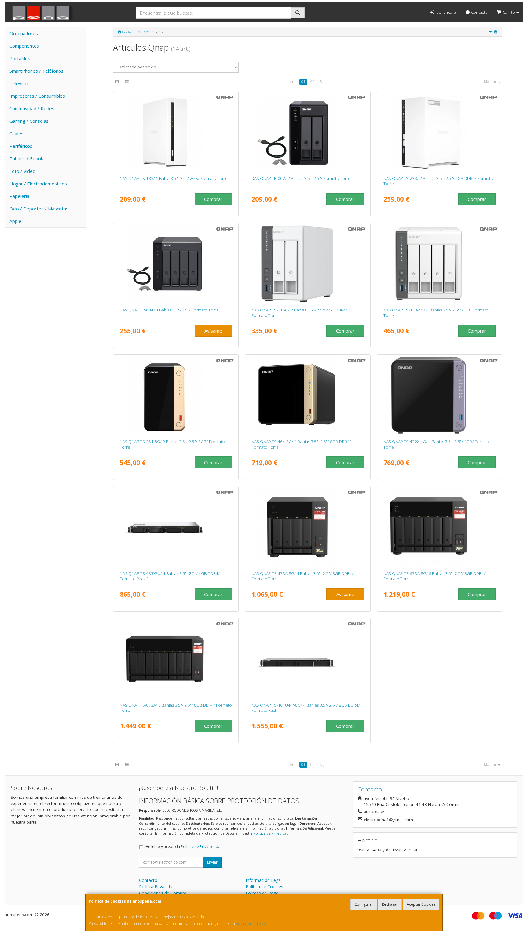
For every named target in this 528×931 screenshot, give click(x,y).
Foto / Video (22, 171)
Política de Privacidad (271, 833)
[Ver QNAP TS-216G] (308, 264)
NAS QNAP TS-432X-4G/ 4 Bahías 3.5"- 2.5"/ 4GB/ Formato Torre (437, 444)
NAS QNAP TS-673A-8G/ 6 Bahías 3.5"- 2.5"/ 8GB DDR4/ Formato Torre (434, 576)
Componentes (24, 46)
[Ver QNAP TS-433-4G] (440, 264)
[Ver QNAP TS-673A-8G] (440, 527)
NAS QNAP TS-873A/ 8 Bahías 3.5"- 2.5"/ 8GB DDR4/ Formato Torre (176, 707)
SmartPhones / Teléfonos (36, 71)
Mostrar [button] (490, 81)
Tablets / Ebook (26, 158)
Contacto (479, 12)
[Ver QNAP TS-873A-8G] (176, 659)
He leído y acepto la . (182, 846)
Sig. (322, 81)
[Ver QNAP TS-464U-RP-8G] (308, 659)
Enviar (212, 862)
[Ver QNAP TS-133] (176, 132)
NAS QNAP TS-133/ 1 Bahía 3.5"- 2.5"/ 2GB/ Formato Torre (174, 178)
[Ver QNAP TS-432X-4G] (440, 395)
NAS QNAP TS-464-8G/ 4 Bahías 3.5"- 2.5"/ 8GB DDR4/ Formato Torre (301, 444)
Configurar (363, 904)
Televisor (19, 83)
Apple (15, 221)
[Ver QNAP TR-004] (176, 264)
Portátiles (19, 58)
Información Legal (264, 880)
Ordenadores (23, 33)
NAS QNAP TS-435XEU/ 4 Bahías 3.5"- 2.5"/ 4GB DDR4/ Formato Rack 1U (170, 576)
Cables (16, 133)
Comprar (213, 199)
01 (303, 81)
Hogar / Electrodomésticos (38, 183)
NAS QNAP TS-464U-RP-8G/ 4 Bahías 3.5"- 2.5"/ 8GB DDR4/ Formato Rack (305, 707)
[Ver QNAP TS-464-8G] (308, 395)
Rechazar (390, 904)
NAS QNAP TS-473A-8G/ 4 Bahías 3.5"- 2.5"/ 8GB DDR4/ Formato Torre (302, 576)
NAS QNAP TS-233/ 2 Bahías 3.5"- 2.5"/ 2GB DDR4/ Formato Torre (438, 181)
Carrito (509, 12)
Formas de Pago (262, 893)
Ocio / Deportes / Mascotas (38, 208)
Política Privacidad (157, 886)
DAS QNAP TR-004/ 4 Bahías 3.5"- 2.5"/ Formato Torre (169, 310)
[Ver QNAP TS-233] (440, 132)
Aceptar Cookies (421, 904)
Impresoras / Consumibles (37, 96)
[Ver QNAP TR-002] (308, 132)
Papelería (19, 196)
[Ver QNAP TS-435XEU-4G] (176, 527)
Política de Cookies (251, 923)
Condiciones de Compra (162, 893)
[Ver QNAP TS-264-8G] (176, 395)
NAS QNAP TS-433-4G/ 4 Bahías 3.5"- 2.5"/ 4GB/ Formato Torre (436, 312)
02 (312, 81)
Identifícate (445, 12)
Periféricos (20, 146)
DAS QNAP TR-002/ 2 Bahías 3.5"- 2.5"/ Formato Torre (300, 178)
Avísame (213, 331)
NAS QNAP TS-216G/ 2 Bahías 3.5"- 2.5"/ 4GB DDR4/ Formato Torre (299, 312)
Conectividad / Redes (31, 108)
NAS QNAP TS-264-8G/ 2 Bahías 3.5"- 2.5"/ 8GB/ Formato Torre (172, 444)
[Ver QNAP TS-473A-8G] (308, 527)
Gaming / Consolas (29, 121)
